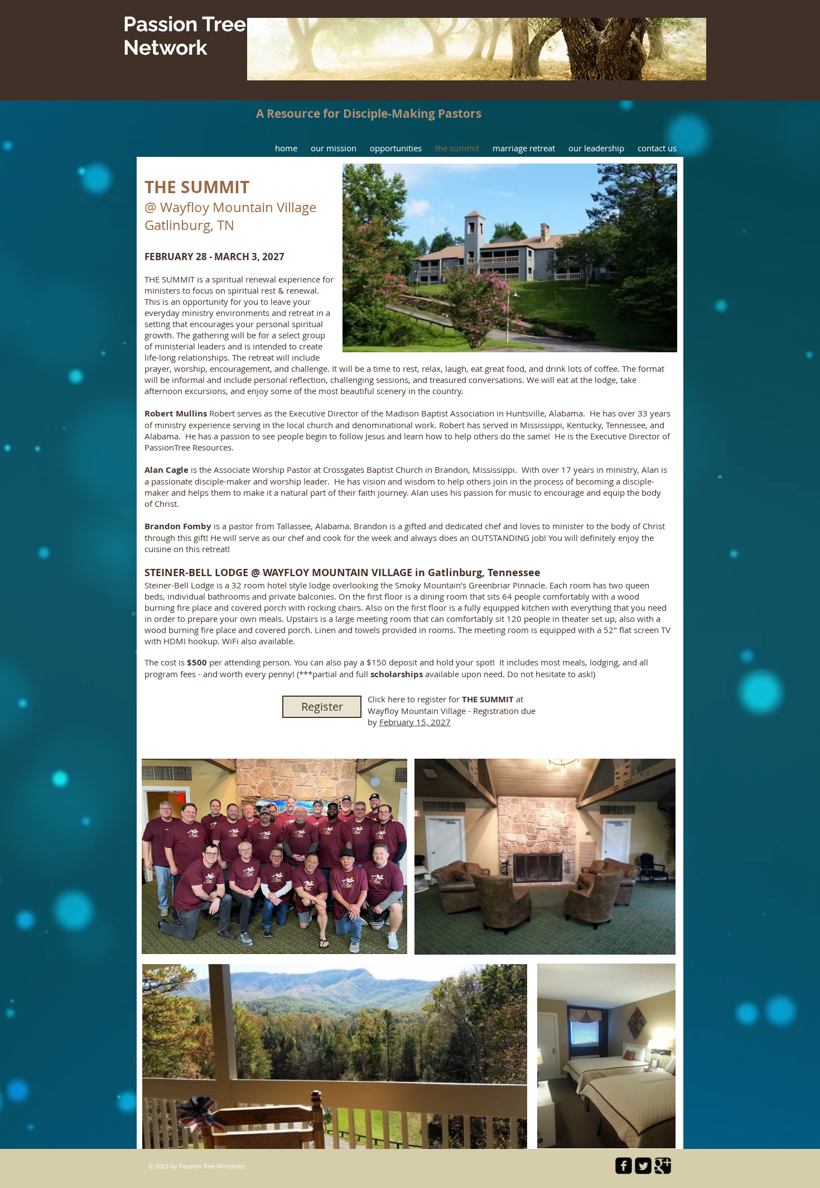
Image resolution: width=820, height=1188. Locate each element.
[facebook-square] (623, 1165)
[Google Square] (662, 1165)
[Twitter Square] (643, 1165)
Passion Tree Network (184, 36)
